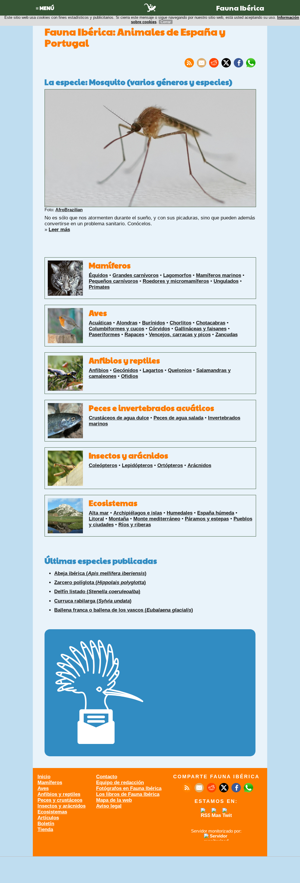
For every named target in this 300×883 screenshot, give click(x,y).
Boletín (46, 823)
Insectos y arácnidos (128, 455)
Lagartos (153, 370)
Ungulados (226, 281)
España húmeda (215, 513)
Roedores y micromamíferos (176, 281)
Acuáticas (100, 323)
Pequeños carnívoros (113, 281)
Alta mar (99, 513)
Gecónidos (125, 370)
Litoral (96, 519)
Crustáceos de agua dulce (119, 418)
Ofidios (129, 376)
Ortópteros (170, 465)
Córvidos (159, 328)
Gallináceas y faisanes (200, 328)
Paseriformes (104, 334)
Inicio (44, 776)
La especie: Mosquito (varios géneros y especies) (138, 81)
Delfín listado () (97, 591)
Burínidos (153, 323)
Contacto (106, 776)
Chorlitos (180, 323)
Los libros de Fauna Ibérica (127, 794)
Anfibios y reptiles (124, 360)
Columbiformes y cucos (116, 328)
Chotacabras (210, 323)
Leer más (59, 229)
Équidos (98, 275)
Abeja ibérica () (100, 573)
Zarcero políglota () (100, 582)
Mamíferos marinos (218, 275)
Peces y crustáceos (60, 800)
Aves (98, 312)
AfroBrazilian (69, 209)
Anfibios (98, 370)
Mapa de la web (114, 800)
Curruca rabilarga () (93, 601)
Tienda (45, 829)
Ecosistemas (113, 502)
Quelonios (180, 370)
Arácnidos (199, 465)
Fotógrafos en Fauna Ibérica (128, 788)
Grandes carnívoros (135, 275)
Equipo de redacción (120, 782)
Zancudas (226, 334)
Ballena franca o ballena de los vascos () (123, 610)
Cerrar (166, 22)
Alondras (126, 323)
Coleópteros (103, 465)
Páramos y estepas (207, 519)
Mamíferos (110, 265)
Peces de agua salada (178, 418)
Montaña (119, 519)
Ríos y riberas (134, 524)
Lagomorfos (177, 275)
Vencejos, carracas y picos (180, 334)
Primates (99, 287)
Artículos (48, 818)
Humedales (179, 513)
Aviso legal (109, 806)
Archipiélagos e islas (137, 513)
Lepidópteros (137, 465)
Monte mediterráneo (156, 519)
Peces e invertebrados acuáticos (151, 407)
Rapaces (134, 334)
